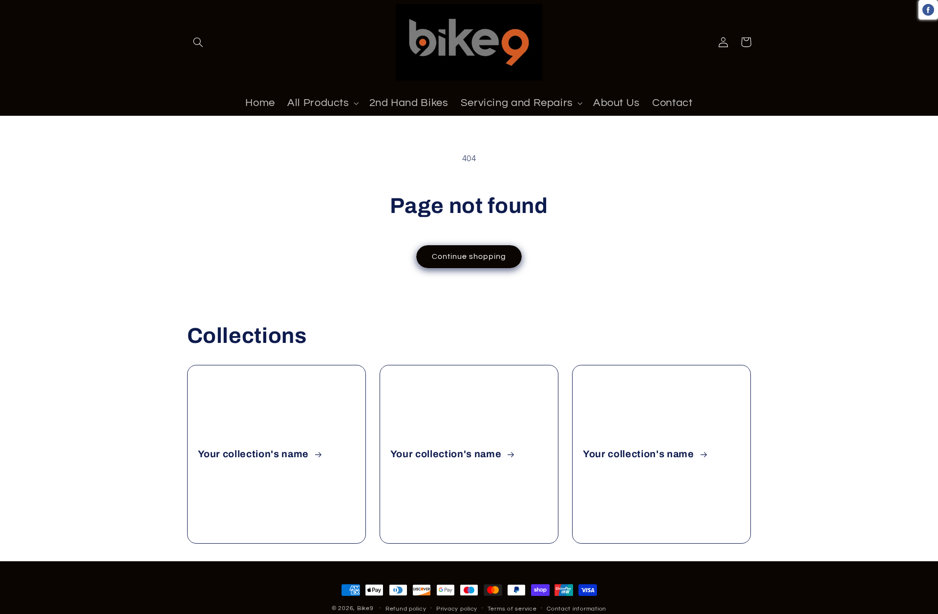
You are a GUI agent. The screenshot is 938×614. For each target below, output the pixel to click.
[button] (198, 42)
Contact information (576, 609)
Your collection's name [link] (254, 454)
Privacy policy (456, 609)
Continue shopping (469, 256)
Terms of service (512, 609)
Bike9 (365, 608)
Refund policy (405, 609)
